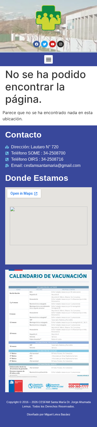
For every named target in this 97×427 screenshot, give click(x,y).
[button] (48, 59)
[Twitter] (44, 44)
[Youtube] (52, 44)
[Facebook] (36, 44)
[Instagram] (60, 44)
